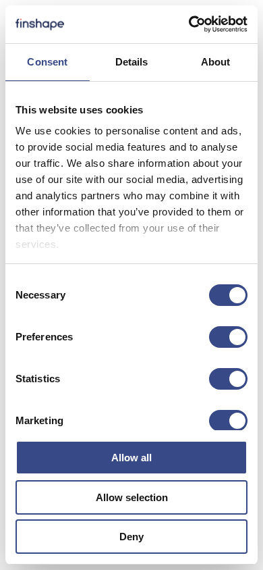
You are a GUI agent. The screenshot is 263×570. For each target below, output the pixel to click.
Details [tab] (131, 62)
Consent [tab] (47, 62)
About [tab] (216, 62)
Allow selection (132, 497)
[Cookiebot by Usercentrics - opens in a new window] (189, 24)
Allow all (131, 457)
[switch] (228, 337)
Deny (131, 536)
